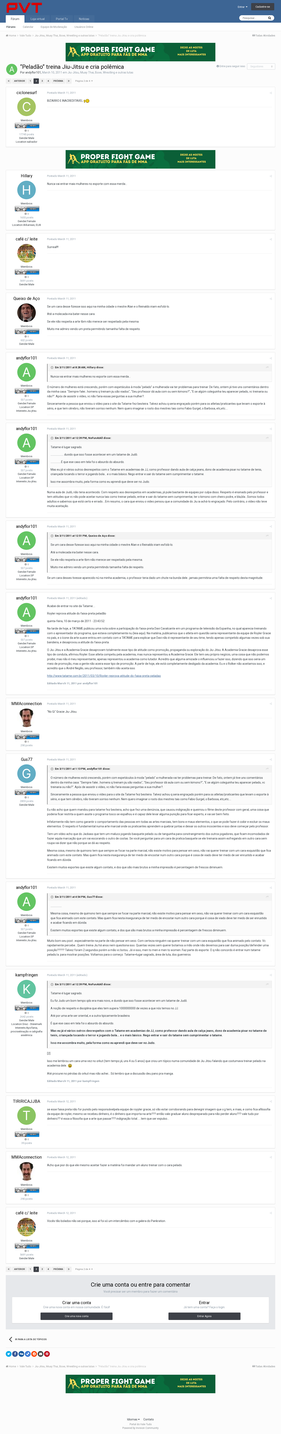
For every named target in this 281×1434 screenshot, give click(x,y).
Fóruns (10, 26)
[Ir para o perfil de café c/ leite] (26, 253)
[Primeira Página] (9, 81)
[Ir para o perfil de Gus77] (26, 773)
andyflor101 (33, 72)
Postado (61, 92)
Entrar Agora (204, 1316)
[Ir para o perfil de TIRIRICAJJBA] (26, 1115)
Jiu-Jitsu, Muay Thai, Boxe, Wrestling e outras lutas (100, 72)
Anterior (19, 81)
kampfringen (26, 974)
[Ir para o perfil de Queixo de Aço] (26, 312)
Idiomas (132, 1419)
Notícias (84, 19)
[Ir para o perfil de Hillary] (26, 190)
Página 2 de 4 (83, 81)
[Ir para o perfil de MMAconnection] (26, 718)
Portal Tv (62, 19)
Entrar (242, 6)
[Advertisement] (140, 1404)
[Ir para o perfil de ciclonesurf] (26, 107)
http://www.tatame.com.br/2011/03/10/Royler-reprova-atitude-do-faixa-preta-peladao (104, 675)
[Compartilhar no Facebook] (15, 1354)
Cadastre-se (262, 6)
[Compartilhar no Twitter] (9, 1354)
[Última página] (69, 81)
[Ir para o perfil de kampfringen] (26, 989)
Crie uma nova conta (76, 1316)
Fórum (15, 19)
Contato (148, 1419)
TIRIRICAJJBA (26, 1101)
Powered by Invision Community (140, 1428)
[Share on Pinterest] (47, 1354)
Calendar (28, 26)
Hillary (26, 175)
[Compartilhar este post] (271, 92)
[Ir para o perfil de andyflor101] (11, 69)
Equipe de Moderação (54, 26)
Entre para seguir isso (232, 66)
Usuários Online (83, 26)
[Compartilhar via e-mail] (40, 1354)
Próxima (58, 81)
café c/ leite (27, 239)
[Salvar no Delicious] (28, 1354)
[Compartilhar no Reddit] (34, 1354)
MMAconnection (26, 703)
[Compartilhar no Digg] (21, 1354)
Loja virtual (38, 19)
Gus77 (26, 759)
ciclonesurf (26, 92)
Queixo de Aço (26, 298)
